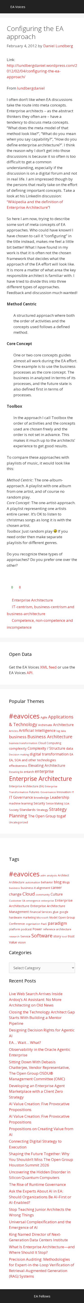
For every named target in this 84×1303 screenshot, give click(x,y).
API (29, 672)
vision (22, 942)
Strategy (42, 810)
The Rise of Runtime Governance (37, 1184)
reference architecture (57, 929)
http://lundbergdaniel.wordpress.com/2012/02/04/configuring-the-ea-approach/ (42, 71)
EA (71, 754)
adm (43, 875)
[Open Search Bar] (77, 6)
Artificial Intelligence (37, 730)
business (17, 736)
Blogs (66, 882)
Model (53, 917)
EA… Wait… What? (25, 1042)
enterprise (44, 771)
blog (58, 881)
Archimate (45, 725)
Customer (15, 900)
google (63, 912)
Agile (44, 717)
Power (37, 929)
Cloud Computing (49, 743)
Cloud (28, 894)
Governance (48, 792)
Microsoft (42, 917)
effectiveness (18, 766)
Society (14, 810)
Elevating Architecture (46, 765)
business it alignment (35, 888)
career (56, 887)
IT (73, 792)
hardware (15, 917)
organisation (33, 923)
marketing (29, 917)
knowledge (41, 798)
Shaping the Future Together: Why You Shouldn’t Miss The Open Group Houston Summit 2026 (41, 1159)
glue (55, 912)
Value (13, 942)
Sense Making (54, 803)
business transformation (23, 743)
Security (39, 803)
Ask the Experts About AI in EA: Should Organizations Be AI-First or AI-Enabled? (40, 1196)
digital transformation (49, 754)
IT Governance (21, 797)
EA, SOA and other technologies (32, 760)
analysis (52, 875)
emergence (33, 900)
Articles (13, 730)
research (14, 936)
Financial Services (41, 912)
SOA (66, 803)
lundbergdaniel (31, 88)
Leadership (59, 797)
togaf (61, 815)
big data (61, 730)
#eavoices (24, 716)
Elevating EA (16, 771)
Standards (27, 809)
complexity (18, 748)
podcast (26, 929)
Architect (63, 875)
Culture (57, 894)
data (69, 748)
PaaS (44, 923)
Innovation (64, 792)
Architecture (63, 724)
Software (41, 935)
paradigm (57, 923)
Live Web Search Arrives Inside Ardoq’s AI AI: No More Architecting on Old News (35, 999)
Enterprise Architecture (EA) (26, 786)
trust (71, 936)
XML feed (48, 667)
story (57, 936)
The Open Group (42, 816)
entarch (29, 772)
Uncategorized (18, 822)
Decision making (19, 754)
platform (14, 929)
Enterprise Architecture (32, 600)
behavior (47, 882)
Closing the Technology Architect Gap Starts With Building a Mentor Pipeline (42, 1017)
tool (64, 936)
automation (32, 882)
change (15, 894)
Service (25, 936)
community (43, 894)
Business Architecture (49, 737)
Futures (34, 792)
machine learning (21, 803)
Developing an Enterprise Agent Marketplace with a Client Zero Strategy (37, 1091)
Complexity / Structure (46, 748)
